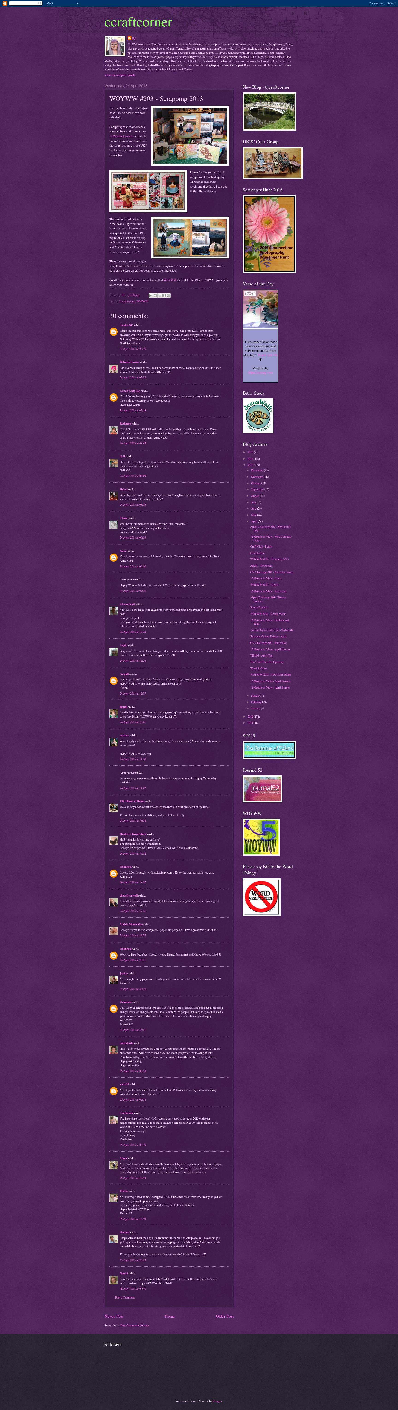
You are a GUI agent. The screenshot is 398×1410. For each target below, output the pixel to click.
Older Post (225, 1316)
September (257, 489)
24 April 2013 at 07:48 (133, 410)
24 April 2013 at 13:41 (133, 722)
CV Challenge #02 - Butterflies (268, 643)
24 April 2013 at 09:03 (133, 537)
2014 (251, 459)
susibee (124, 735)
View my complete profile (120, 75)
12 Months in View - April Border (270, 687)
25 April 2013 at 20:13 (133, 1260)
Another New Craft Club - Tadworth (271, 630)
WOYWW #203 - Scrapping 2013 (269, 559)
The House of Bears (132, 801)
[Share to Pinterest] (168, 295)
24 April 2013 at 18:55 (133, 935)
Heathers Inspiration (133, 834)
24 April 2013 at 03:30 (133, 349)
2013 (251, 465)
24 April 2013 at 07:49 (133, 443)
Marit (123, 1158)
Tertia (124, 1191)
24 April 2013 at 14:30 (133, 759)
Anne (123, 551)
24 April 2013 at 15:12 (133, 853)
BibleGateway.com (260, 373)
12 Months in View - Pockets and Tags (269, 622)
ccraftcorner (138, 21)
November (257, 477)
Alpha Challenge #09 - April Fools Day (270, 528)
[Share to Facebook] (164, 295)
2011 (251, 723)
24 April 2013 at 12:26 (133, 660)
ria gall (124, 674)
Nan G (124, 1273)
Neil (122, 456)
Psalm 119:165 (268, 355)
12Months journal (120, 136)
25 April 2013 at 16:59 (133, 1219)
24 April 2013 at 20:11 (133, 960)
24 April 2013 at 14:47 (133, 788)
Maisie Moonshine (131, 924)
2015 (251, 452)
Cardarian (127, 1113)
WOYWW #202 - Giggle (264, 585)
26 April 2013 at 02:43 (133, 1289)
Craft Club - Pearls (261, 546)
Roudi (123, 707)
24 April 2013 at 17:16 (133, 911)
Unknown (126, 867)
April (254, 521)
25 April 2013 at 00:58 (133, 1071)
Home (170, 1316)
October (256, 483)
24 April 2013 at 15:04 (133, 820)
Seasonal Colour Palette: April (268, 636)
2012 (251, 716)
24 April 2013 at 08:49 (133, 476)
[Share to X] (159, 295)
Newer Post (114, 1316)
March (255, 695)
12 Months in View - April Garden (270, 681)
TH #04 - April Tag (261, 655)
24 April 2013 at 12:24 (133, 632)
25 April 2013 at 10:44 (133, 1178)
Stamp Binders (259, 607)
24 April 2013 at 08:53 (133, 504)
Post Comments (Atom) (135, 1325)
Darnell (124, 1232)
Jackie (124, 973)
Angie (123, 645)
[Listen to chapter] (260, 359)
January (256, 708)
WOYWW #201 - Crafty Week (268, 614)
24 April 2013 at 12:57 (133, 693)
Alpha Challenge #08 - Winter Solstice (268, 599)
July (254, 502)
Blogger (217, 1401)
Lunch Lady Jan (130, 391)
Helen (123, 489)
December (257, 470)
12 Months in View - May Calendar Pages (271, 538)
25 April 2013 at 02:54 (133, 1099)
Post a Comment (125, 1297)
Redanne (125, 423)
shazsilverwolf (129, 895)
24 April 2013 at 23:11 (133, 1030)
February (256, 702)
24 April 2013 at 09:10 (133, 566)
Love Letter (257, 553)
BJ (134, 38)
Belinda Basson (129, 362)
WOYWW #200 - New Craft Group (270, 674)
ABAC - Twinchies (261, 565)
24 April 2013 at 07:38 (133, 377)
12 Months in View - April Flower (270, 649)
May (254, 515)
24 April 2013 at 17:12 (133, 882)
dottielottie (126, 1043)
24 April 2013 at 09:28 (133, 591)
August (255, 496)
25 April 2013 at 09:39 (133, 1145)
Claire (124, 518)
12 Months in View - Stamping (268, 591)
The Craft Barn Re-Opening (266, 662)
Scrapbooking (127, 301)
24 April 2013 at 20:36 (133, 989)
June (254, 508)
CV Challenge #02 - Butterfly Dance (271, 572)
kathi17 (124, 1084)
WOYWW (170, 280)
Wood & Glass (258, 668)
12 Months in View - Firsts (265, 578)
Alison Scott (127, 604)
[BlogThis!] (155, 295)
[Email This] (151, 295)
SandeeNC (126, 325)
